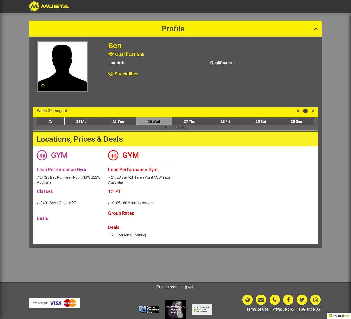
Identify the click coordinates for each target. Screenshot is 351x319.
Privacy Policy (284, 309)
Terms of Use (257, 309)
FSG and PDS (309, 309)
